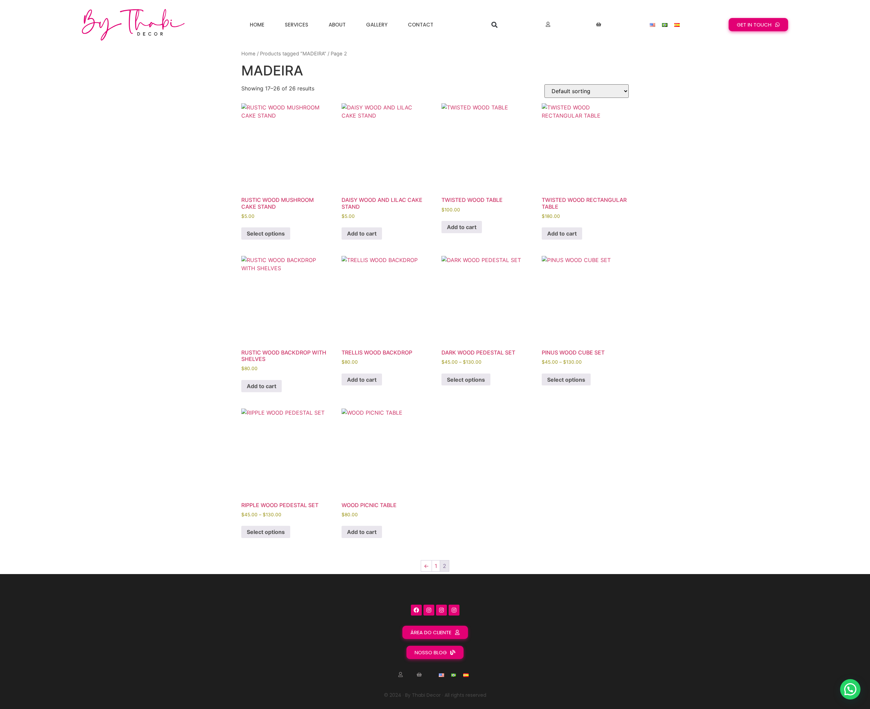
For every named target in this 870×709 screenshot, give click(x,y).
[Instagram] (428, 610)
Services (296, 24)
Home (257, 24)
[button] (494, 24)
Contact (420, 24)
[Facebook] (416, 610)
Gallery (376, 24)
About (337, 24)
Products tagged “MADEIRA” (293, 54)
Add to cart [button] (362, 233)
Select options (266, 233)
